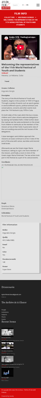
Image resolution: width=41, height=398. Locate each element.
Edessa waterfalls (6, 337)
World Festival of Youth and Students (15, 216)
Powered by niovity (7, 396)
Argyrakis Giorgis (26, 17)
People (3, 310)
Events (3, 319)
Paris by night (5, 377)
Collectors (9, 17)
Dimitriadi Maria (7, 209)
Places (3, 317)
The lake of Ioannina (7, 351)
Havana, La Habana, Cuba (12, 75)
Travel (7, 81)
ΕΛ (23, 5)
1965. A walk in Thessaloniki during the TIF (12, 364)
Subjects (4, 314)
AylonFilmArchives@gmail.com (11, 294)
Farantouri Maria (7, 206)
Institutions (5, 312)
